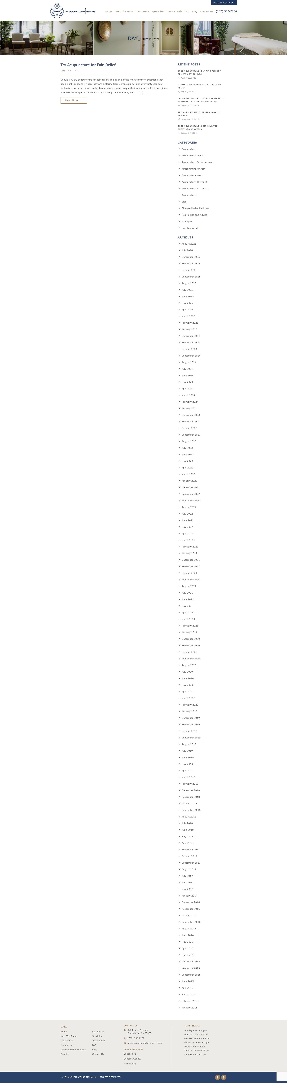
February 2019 (190, 783)
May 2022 (187, 526)
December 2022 (191, 487)
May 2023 (187, 461)
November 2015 (191, 968)
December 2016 (191, 902)
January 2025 (189, 329)
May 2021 (187, 606)
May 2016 (187, 941)
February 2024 (190, 401)
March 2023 (188, 474)
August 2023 (189, 441)
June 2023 (188, 454)
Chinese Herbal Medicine (195, 208)
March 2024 (188, 395)
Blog (194, 11)
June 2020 (188, 678)
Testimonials (174, 11)
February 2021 (190, 625)
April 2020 (187, 691)
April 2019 (187, 770)
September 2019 (191, 737)
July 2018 (187, 823)
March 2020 (188, 698)
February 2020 (190, 704)
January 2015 (189, 1007)
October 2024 (189, 349)
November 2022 (191, 494)
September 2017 (191, 862)
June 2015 (188, 981)
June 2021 (188, 599)
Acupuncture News (192, 175)
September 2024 (191, 355)
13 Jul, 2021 (73, 70)
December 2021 (191, 559)
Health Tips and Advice (194, 214)
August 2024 (189, 362)
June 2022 (188, 520)
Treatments (142, 11)
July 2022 (187, 513)
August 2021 (189, 586)
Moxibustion (98, 1031)
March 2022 (188, 540)
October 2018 (189, 803)
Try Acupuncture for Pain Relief (88, 64)
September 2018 (191, 810)
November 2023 (191, 421)
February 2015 (190, 1001)
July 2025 (187, 289)
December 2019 (191, 717)
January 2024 (189, 408)
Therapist (187, 221)
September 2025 (191, 276)
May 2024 (187, 382)
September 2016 (191, 922)
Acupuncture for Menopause (197, 162)
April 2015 (187, 987)
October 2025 (189, 270)
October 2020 (189, 652)
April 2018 (187, 843)
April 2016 (187, 948)
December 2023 (191, 415)
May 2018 (187, 836)
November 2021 (191, 566)
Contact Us (206, 11)
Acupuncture (189, 149)
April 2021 (187, 612)
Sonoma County (132, 1058)
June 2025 (188, 296)
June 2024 (188, 375)
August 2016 (189, 928)
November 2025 (191, 263)
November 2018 (191, 796)
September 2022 (191, 500)
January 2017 (189, 895)
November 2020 (191, 645)
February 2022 (190, 546)
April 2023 (187, 467)
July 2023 (187, 447)
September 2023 (191, 434)
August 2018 (189, 816)
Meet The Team (124, 11)
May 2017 (187, 889)
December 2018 (191, 790)
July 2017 (187, 876)
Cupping (65, 1054)
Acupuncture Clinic (192, 155)
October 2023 (189, 428)
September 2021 (191, 579)
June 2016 (188, 935)
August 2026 (189, 243)
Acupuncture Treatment (195, 188)
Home (108, 11)
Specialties (158, 11)
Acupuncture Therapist (194, 181)
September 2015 (191, 974)
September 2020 (191, 658)
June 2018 (188, 829)
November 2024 (191, 342)
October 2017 (189, 856)
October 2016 (189, 915)
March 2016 (188, 955)
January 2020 (189, 711)
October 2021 (189, 573)
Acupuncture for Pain (193, 168)
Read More (73, 100)
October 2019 (189, 731)
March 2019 (188, 777)
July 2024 (187, 368)
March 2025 (188, 316)
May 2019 (187, 764)
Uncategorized (190, 228)
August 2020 (189, 665)
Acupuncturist (189, 195)
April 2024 (187, 388)
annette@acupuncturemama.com (145, 1043)
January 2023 (189, 480)
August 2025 (189, 283)
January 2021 (189, 632)
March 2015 (188, 994)
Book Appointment (224, 2)
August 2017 (189, 869)
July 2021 (187, 592)
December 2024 (191, 336)
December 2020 (191, 638)
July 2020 (187, 671)
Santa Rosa (130, 1053)
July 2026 (187, 250)
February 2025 (190, 322)
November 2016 (191, 908)
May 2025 (187, 303)
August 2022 (189, 507)
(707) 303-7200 (226, 11)
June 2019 (188, 757)
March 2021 (188, 619)
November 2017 (191, 849)
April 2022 (187, 533)
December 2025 (191, 256)
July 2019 (187, 750)
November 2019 (191, 724)
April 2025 (187, 309)
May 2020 (187, 685)
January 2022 (189, 553)
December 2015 (191, 961)
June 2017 (188, 882)
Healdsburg (130, 1063)
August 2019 (189, 744)
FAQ (187, 11)
